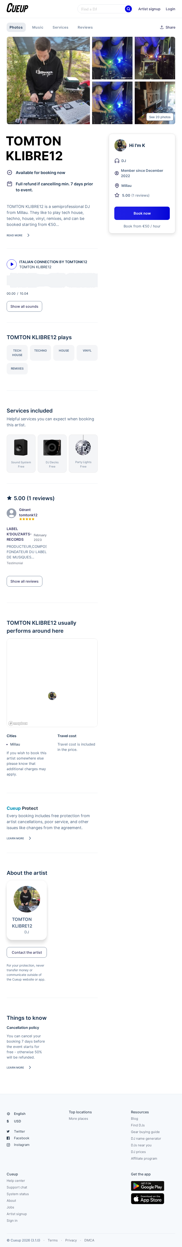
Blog (134, 1118)
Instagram (22, 1145)
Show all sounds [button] (24, 306)
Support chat (17, 1187)
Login (170, 9)
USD (14, 1121)
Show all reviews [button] (24, 581)
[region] (52, 683)
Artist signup (149, 9)
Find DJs (138, 1125)
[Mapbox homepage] (18, 723)
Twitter (19, 1131)
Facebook (21, 1138)
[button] (128, 9)
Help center (16, 1180)
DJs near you (141, 1145)
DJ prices (138, 1152)
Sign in (12, 1220)
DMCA (89, 1240)
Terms (53, 1240)
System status (18, 1194)
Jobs (10, 1207)
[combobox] (105, 9)
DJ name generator (146, 1138)
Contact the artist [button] (27, 952)
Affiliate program (144, 1158)
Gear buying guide (145, 1132)
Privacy (71, 1240)
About (11, 1200)
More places (78, 1118)
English (20, 1114)
